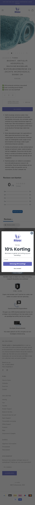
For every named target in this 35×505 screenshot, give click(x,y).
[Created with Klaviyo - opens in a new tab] (17, 273)
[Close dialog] (32, 233)
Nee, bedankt (17, 268)
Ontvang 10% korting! (17, 264)
